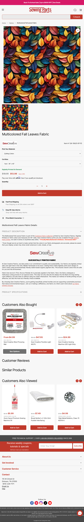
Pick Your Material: (8, 149)
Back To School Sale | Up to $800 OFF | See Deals (42, 2)
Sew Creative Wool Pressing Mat (14, 343)
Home (4, 23)
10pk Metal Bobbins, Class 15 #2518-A (68, 419)
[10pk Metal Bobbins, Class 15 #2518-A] (69, 408)
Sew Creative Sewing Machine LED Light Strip (67, 343)
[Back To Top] (81, 519)
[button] (3, 10)
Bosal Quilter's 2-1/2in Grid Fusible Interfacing (41, 419)
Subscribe (78, 446)
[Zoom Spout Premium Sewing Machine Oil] (14, 408)
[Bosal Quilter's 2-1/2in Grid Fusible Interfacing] (42, 408)
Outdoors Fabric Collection (44, 236)
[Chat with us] (75, 10)
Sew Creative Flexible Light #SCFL (41, 343)
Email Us (5, 486)
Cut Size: (5, 159)
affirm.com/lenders (64, 511)
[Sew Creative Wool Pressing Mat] (14, 331)
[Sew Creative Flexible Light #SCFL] (42, 331)
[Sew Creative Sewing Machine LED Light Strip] (69, 331)
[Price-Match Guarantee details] (23, 218)
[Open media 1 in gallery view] (78, 30)
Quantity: (5, 182)
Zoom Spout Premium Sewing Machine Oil (14, 419)
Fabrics (11, 23)
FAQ (3, 489)
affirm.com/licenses (74, 515)
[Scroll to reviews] (42, 139)
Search (77, 17)
